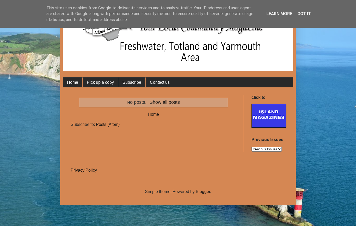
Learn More (279, 13)
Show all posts (165, 102)
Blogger (203, 191)
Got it (304, 13)
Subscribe (131, 82)
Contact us (160, 82)
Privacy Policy (84, 170)
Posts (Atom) (108, 124)
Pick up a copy (100, 82)
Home (72, 82)
